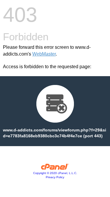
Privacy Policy (55, 177)
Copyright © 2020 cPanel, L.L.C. (55, 173)
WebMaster (44, 53)
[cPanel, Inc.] (55, 168)
